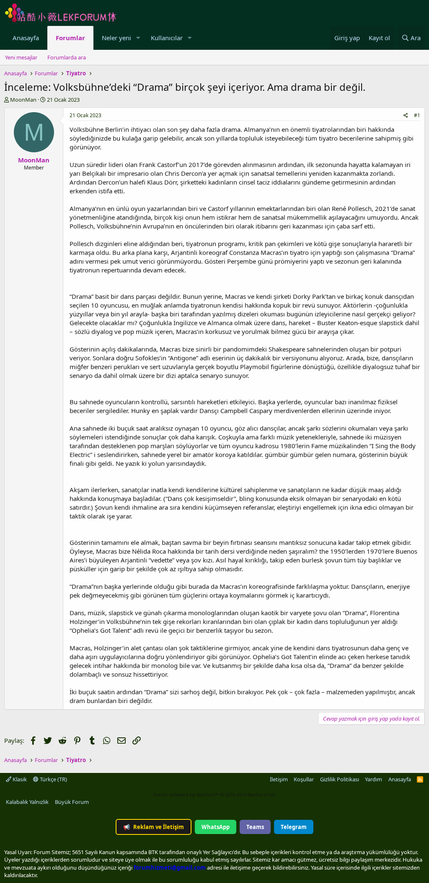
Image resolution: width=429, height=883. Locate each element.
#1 (417, 115)
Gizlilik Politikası (339, 779)
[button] (137, 38)
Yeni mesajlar (21, 57)
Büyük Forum (72, 802)
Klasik (19, 779)
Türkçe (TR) (53, 779)
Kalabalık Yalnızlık (27, 802)
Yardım (373, 779)
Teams (255, 827)
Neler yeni (116, 37)
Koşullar (304, 779)
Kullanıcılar (167, 37)
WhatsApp (216, 827)
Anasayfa (26, 37)
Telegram (294, 827)
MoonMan (23, 99)
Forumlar (70, 37)
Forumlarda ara (66, 57)
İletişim (279, 779)
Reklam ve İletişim (153, 827)
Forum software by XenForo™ (214, 794)
